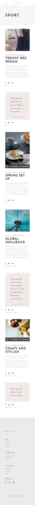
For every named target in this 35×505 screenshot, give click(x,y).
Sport (7, 85)
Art (6, 460)
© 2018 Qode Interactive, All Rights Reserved (15, 495)
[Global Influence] (17, 221)
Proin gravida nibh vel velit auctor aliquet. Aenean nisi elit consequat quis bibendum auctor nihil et (17, 289)
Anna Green (21, 55)
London (7, 471)
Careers (7, 447)
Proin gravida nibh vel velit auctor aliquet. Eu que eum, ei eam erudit (16, 105)
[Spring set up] (17, 150)
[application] (17, 166)
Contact (7, 445)
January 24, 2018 (10, 55)
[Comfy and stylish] (17, 330)
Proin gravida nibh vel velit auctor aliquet (17, 392)
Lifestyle (7, 458)
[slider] (26, 166)
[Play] (7, 166)
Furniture (8, 266)
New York (8, 469)
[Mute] (23, 166)
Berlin (7, 473)
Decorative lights (10, 456)
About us (7, 443)
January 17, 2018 (10, 235)
